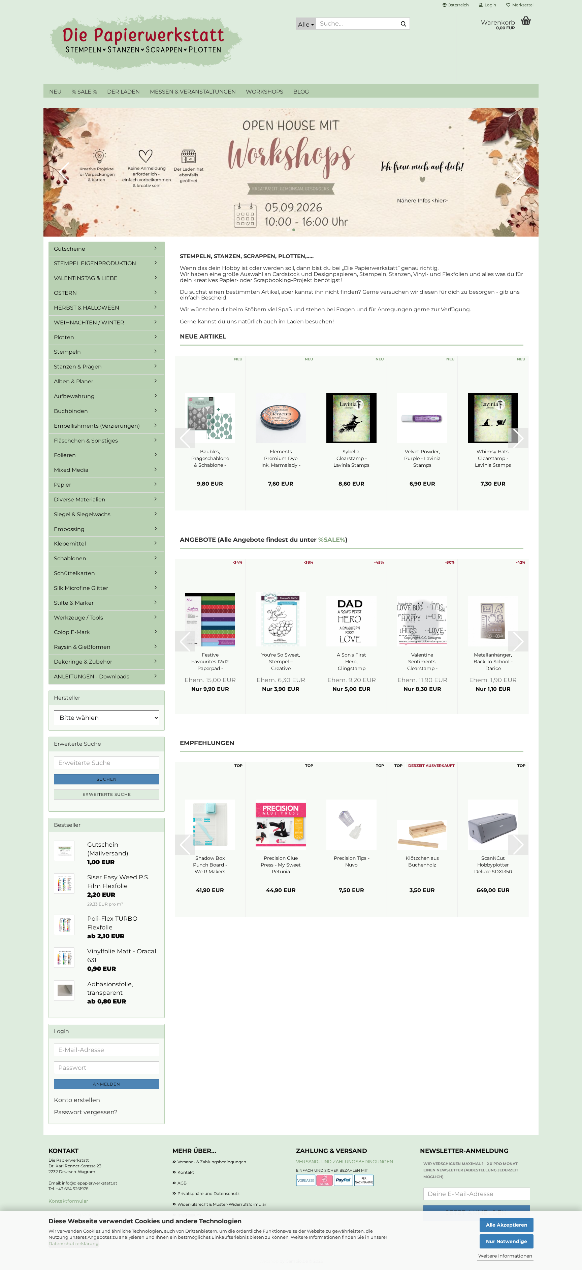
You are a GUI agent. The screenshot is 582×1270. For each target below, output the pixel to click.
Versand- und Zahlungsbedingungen (344, 1161)
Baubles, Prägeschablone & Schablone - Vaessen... (210, 458)
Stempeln (67, 352)
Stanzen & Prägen (78, 366)
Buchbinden (71, 411)
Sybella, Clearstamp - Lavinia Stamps (351, 458)
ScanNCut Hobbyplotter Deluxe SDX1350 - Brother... (493, 865)
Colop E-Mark (72, 632)
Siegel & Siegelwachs (82, 514)
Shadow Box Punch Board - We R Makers (210, 865)
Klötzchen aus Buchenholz (422, 861)
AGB (182, 1183)
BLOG (301, 92)
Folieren (65, 455)
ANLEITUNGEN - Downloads (91, 676)
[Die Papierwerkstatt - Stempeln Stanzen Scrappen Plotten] (167, 43)
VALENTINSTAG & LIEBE (86, 278)
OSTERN (65, 293)
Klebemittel (70, 543)
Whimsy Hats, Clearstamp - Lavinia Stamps (493, 458)
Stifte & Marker (74, 603)
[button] (456, 5)
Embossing (69, 529)
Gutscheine (69, 249)
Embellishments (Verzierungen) (97, 426)
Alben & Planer (73, 381)
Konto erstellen (77, 1100)
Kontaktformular (68, 1201)
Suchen (107, 779)
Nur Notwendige (506, 1241)
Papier (62, 485)
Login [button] (489, 4)
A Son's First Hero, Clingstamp (351, 661)
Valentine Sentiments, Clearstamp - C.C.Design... (422, 662)
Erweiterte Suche (107, 794)
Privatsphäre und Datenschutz (208, 1193)
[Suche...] (403, 24)
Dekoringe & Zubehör (83, 662)
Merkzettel (522, 4)
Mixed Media (71, 470)
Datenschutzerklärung (73, 1243)
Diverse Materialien (79, 499)
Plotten (64, 337)
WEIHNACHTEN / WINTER (89, 322)
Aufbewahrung (74, 396)
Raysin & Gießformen (82, 647)
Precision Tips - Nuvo (351, 861)
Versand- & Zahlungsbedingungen (211, 1161)
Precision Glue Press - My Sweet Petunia (281, 865)
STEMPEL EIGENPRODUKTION (95, 263)
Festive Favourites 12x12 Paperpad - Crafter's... (210, 662)
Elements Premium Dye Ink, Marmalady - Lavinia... (280, 458)
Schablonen (70, 558)
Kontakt (185, 1172)
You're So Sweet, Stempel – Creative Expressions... (280, 662)
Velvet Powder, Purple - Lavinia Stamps (422, 458)
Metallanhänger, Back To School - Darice (493, 661)
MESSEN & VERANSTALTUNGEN (193, 92)
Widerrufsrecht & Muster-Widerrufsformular (221, 1204)
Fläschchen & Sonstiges (86, 440)
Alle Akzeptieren (506, 1225)
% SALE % (84, 92)
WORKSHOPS (264, 92)
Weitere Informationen (505, 1256)
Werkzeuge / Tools (78, 617)
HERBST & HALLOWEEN (86, 308)
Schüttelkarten (74, 573)
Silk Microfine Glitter (81, 588)
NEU (55, 92)
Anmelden (106, 1084)
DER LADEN (123, 92)
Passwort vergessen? (86, 1112)
